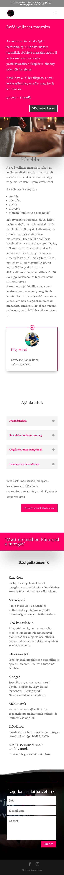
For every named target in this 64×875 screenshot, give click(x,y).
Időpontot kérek (43, 108)
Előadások (16, 726)
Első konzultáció (21, 623)
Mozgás (14, 677)
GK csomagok (19, 654)
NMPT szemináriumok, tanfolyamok (26, 746)
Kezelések (16, 577)
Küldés (48, 844)
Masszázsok (17, 600)
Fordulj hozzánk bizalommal (39, 508)
